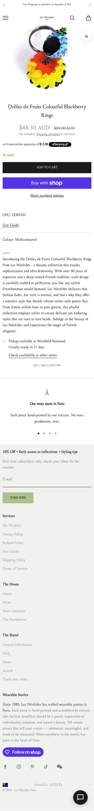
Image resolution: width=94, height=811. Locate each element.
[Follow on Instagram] (18, 766)
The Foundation (14, 619)
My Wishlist (12, 525)
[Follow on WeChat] (59, 766)
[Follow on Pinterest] (32, 766)
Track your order (15, 679)
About (7, 594)
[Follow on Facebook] (5, 766)
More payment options (47, 195)
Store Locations (14, 611)
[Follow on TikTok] (46, 766)
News (7, 602)
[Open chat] (80, 797)
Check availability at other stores (33, 355)
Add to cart (47, 167)
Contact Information (17, 644)
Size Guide (11, 225)
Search (8, 670)
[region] (47, 406)
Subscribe (18, 497)
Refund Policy (13, 543)
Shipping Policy (14, 560)
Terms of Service (15, 568)
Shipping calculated (48, 134)
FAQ (6, 653)
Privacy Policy (13, 534)
